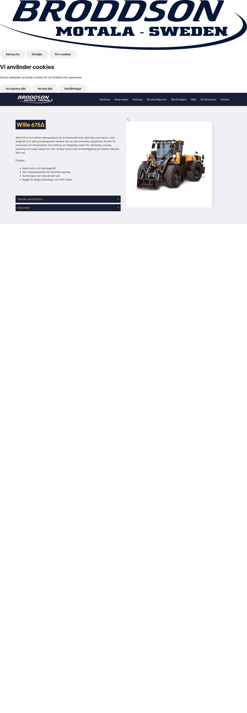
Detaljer (37, 54)
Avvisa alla (45, 88)
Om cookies (63, 54)
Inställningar (72, 88)
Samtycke (13, 54)
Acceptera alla (16, 88)
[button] (68, 199)
